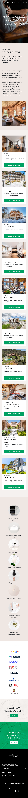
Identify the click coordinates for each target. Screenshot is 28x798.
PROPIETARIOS (6, 772)
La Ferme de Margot (12, 404)
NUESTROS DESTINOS (9, 765)
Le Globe (7, 191)
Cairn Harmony (10, 262)
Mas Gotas (8, 369)
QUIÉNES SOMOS (8, 776)
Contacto (14, 715)
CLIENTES (5, 768)
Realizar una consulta (14, 165)
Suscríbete (14, 742)
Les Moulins (9, 227)
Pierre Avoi (8, 298)
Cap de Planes (9, 478)
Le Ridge (7, 156)
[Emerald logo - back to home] (8, 2)
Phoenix (7, 333)
